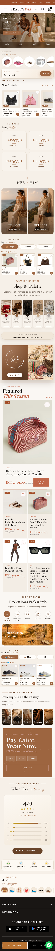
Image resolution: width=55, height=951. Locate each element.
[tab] (9, 246)
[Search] (43, 9)
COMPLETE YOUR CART (40, 945)
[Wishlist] (23, 494)
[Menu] (5, 9)
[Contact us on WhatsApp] (49, 945)
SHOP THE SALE (14, 945)
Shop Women (30, 33)
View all (46, 86)
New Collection (12, 33)
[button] (18, 92)
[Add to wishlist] (16, 255)
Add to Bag (41, 482)
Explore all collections (26, 337)
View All (48, 397)
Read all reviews (25, 851)
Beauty (21, 9)
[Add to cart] (16, 273)
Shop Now (27, 768)
